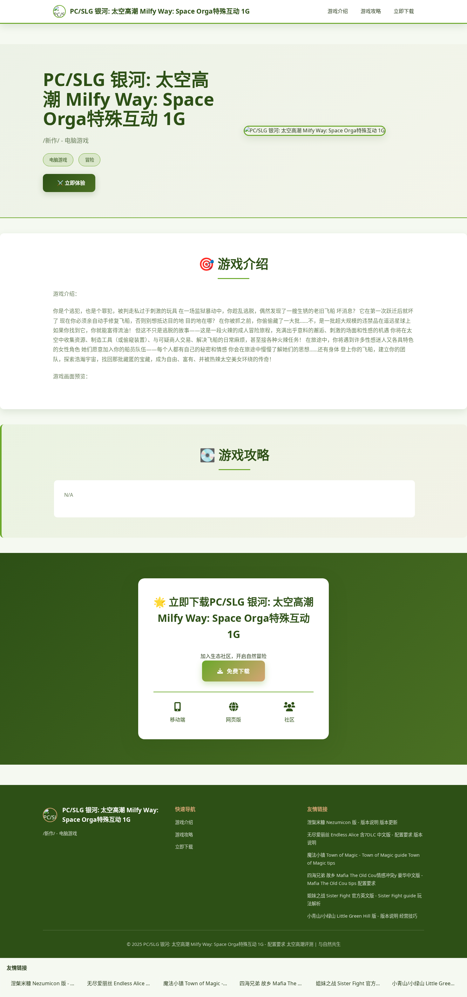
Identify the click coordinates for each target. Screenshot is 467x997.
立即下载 (404, 11)
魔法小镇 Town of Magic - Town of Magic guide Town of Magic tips (197, 983)
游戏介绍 (338, 11)
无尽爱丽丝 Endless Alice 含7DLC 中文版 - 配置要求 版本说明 (121, 983)
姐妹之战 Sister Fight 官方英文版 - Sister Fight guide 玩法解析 (350, 983)
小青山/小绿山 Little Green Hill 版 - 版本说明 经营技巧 (362, 916)
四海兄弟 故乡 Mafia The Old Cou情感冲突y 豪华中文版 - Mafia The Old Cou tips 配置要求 (274, 983)
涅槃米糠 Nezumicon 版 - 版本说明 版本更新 (352, 822)
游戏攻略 (371, 11)
